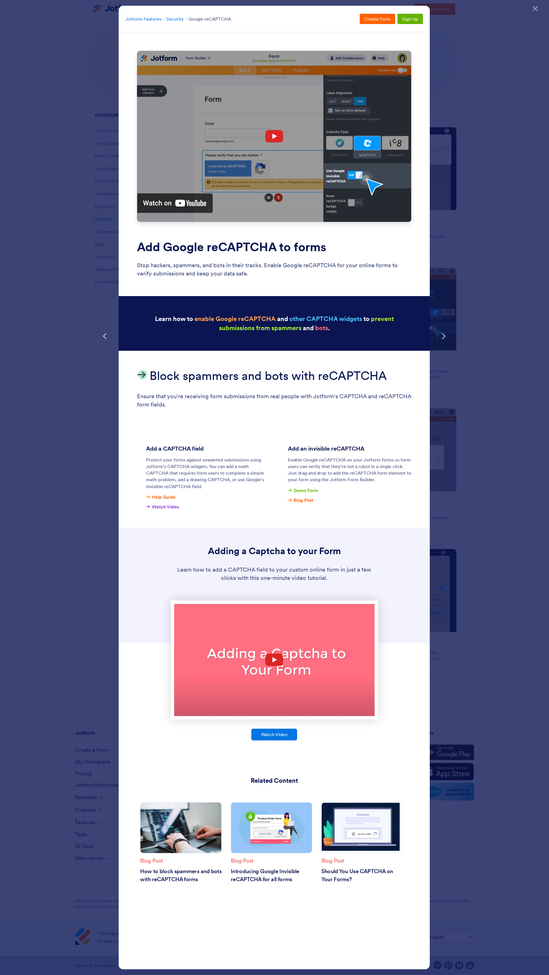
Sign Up (410, 19)
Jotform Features (144, 19)
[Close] (535, 8)
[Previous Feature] (105, 336)
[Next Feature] (443, 336)
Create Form (377, 19)
